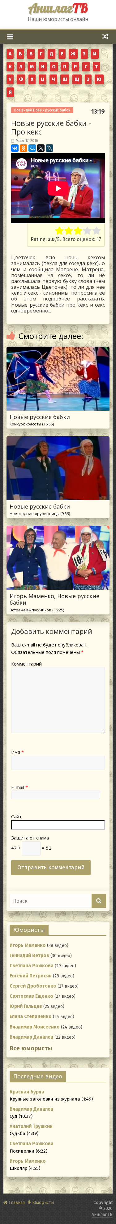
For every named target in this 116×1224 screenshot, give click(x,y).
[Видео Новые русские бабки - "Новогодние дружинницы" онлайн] (58, 440)
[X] (41, 148)
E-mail (19, 787)
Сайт (16, 816)
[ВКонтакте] (15, 148)
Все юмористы (31, 1048)
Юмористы (43, 1202)
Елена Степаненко (31, 1016)
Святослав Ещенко (31, 996)
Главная (17, 1202)
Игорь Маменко (28, 945)
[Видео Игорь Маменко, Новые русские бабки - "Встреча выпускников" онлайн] (58, 530)
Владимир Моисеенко (35, 1027)
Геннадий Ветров (29, 955)
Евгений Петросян (31, 976)
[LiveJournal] (49, 148)
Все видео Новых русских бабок (42, 110)
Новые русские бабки (40, 420)
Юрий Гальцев (26, 1006)
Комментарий (26, 664)
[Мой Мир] (32, 148)
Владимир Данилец (31, 1037)
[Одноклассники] (23, 148)
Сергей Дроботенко (33, 986)
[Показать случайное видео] (106, 36)
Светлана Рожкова (32, 965)
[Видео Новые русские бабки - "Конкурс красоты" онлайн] (58, 350)
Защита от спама (30, 838)
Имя (17, 752)
